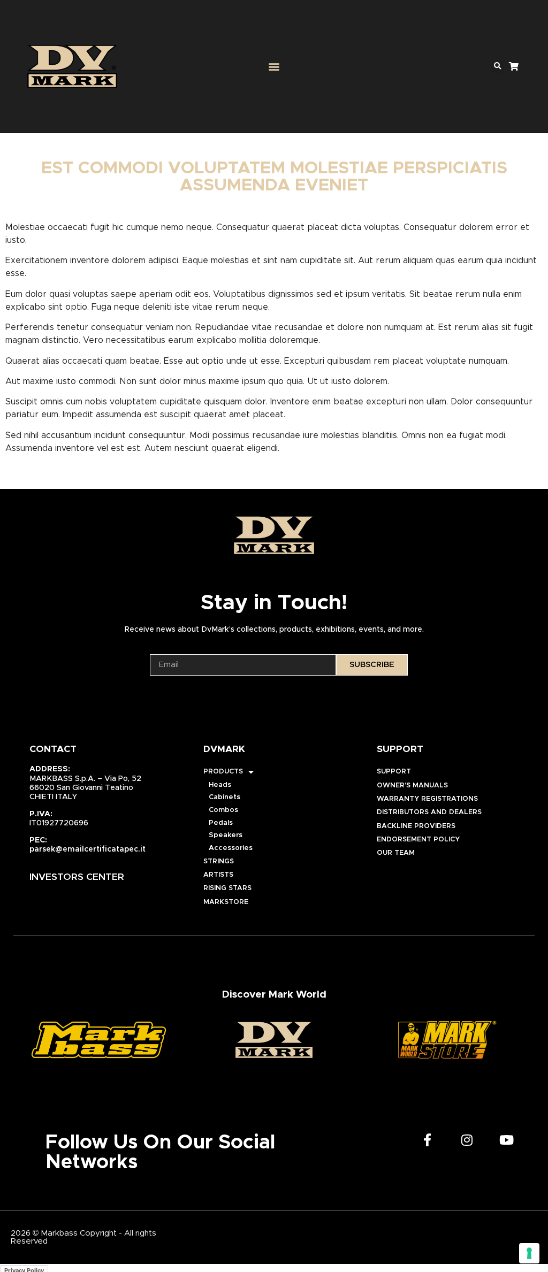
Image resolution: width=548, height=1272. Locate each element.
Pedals (221, 822)
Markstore (225, 902)
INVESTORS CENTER (76, 877)
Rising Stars (227, 888)
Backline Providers (416, 826)
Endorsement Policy (418, 839)
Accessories (231, 848)
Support (394, 771)
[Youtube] (506, 1139)
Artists (218, 874)
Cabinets (224, 797)
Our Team (396, 852)
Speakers (225, 835)
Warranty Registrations (427, 798)
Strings (218, 861)
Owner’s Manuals (412, 785)
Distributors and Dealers (429, 812)
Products (223, 771)
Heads (220, 784)
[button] (274, 66)
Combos (223, 810)
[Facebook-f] (427, 1139)
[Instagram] (467, 1139)
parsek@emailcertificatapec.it (87, 849)
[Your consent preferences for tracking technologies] (529, 1253)
